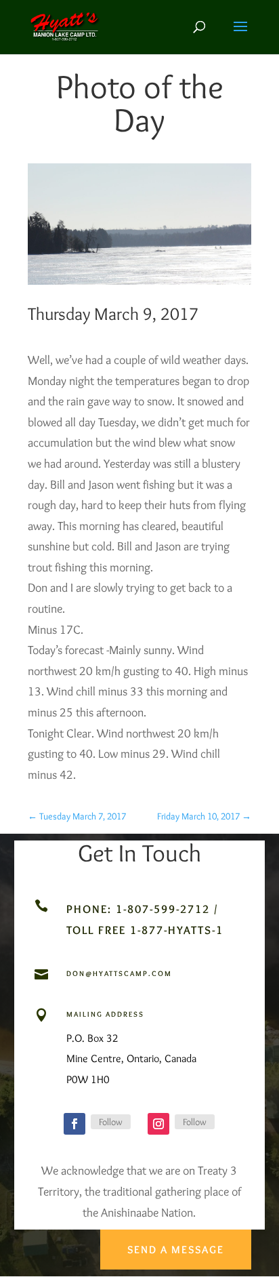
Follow (111, 1122)
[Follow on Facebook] (74, 1124)
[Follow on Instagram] (158, 1124)
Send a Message (175, 1249)
